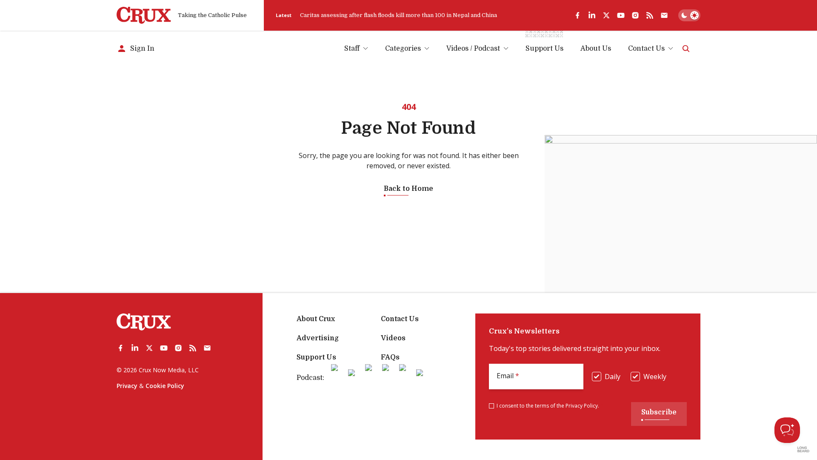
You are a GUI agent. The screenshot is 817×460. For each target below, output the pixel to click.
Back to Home (408, 189)
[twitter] (606, 15)
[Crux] (144, 15)
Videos (393, 338)
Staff (352, 48)
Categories (403, 48)
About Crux (316, 319)
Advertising (318, 338)
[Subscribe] (664, 15)
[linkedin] (592, 15)
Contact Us (646, 48)
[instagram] (635, 15)
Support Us (316, 357)
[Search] (686, 48)
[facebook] (577, 15)
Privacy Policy (582, 405)
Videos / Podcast (473, 48)
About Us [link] (595, 48)
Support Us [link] (544, 48)
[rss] (650, 15)
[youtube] (621, 15)
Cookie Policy (165, 386)
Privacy (127, 386)
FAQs (390, 357)
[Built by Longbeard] (803, 449)
